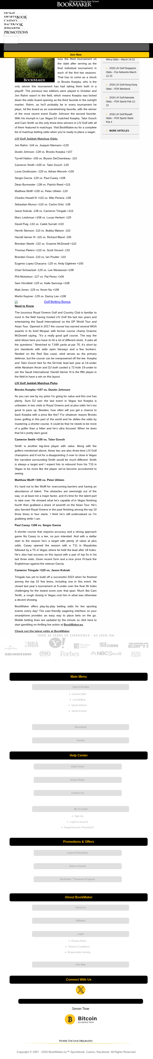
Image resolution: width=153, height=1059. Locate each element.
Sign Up (79, 816)
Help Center (77, 766)
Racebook (13, 25)
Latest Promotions (77, 852)
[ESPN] (138, 648)
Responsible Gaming (79, 952)
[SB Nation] (18, 656)
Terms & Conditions (78, 946)
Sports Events (79, 711)
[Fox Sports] (45, 656)
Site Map (80, 964)
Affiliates (81, 920)
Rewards (12, 29)
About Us (80, 907)
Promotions (15, 32)
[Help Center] (11, 39)
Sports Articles (79, 705)
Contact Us (77, 793)
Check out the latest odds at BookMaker (42, 631)
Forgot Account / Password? (79, 827)
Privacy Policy (78, 941)
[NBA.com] (31, 648)
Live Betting (79, 699)
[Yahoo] (57, 648)
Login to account (79, 822)
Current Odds (79, 694)
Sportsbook (15, 17)
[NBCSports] (106, 656)
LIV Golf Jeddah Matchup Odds (36, 138)
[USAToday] (136, 656)
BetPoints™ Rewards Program (77, 879)
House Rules (77, 779)
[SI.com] (109, 648)
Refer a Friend (78, 866)
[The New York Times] (11, 648)
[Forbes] (69, 656)
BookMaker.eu (73, 624)
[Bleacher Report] (82, 648)
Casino (10, 21)
